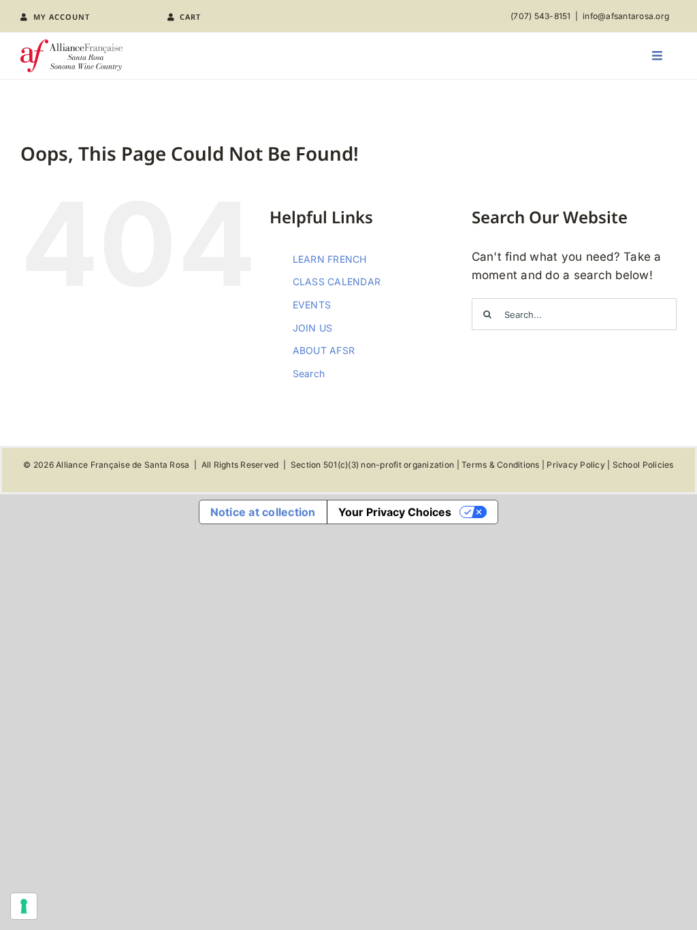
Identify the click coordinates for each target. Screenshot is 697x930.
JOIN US (313, 328)
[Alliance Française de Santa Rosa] (71, 45)
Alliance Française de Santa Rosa (122, 465)
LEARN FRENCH (330, 259)
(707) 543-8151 (540, 16)
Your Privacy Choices (394, 512)
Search (309, 373)
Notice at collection (263, 512)
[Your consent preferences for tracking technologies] (24, 906)
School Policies (643, 465)
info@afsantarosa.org (626, 16)
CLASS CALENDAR (337, 281)
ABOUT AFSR (324, 350)
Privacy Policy (576, 465)
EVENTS (312, 304)
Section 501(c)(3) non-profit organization (372, 465)
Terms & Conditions (500, 465)
